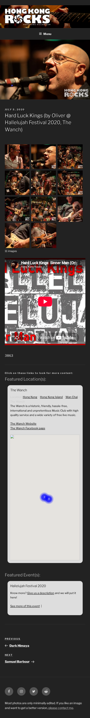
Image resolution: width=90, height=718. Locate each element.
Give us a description (40, 593)
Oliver (58, 115)
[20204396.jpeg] (17, 194)
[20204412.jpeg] (17, 247)
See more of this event (25, 606)
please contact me (60, 708)
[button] (49, 494)
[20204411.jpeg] (70, 221)
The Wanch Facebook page (27, 428)
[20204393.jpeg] (70, 168)
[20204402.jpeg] (70, 194)
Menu (47, 34)
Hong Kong (30, 397)
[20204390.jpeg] (43, 168)
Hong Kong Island (51, 397)
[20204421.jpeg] (43, 247)
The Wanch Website (23, 423)
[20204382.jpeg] (17, 168)
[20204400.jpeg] (43, 194)
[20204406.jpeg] (17, 221)
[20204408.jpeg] (43, 221)
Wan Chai (72, 397)
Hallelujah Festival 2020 (32, 122)
